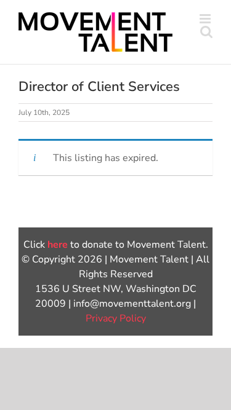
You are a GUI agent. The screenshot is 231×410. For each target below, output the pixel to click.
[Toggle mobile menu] (206, 18)
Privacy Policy (116, 318)
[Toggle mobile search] (206, 31)
